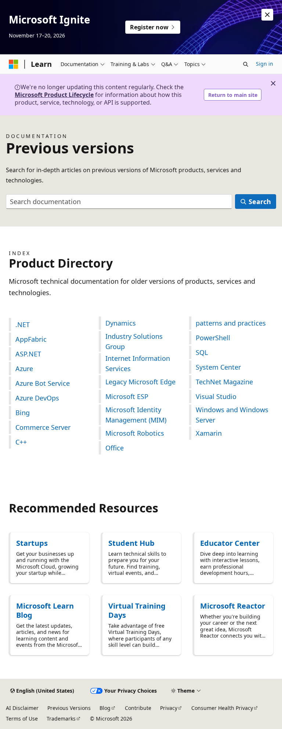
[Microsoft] (13, 64)
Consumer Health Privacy (222, 707)
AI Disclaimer (22, 707)
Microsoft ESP (126, 396)
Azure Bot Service (42, 383)
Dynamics (120, 323)
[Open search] (245, 64)
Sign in (264, 63)
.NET (22, 324)
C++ (21, 442)
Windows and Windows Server (232, 414)
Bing (22, 412)
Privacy (168, 707)
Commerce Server (42, 427)
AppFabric (31, 339)
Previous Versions (69, 707)
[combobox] (119, 201)
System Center (218, 367)
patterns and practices (231, 323)
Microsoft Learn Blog (45, 610)
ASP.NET (28, 353)
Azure (24, 368)
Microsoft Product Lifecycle (54, 95)
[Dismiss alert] (267, 15)
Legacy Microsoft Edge (140, 381)
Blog (105, 707)
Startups (32, 543)
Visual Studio (216, 396)
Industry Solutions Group (134, 341)
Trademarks (61, 718)
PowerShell (213, 337)
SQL (202, 352)
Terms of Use (22, 718)
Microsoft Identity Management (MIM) (135, 414)
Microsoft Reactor (232, 606)
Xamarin (209, 433)
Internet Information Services (137, 363)
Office (114, 447)
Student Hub (131, 543)
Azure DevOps (37, 397)
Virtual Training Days (137, 610)
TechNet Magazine (224, 381)
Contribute (138, 707)
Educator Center (230, 543)
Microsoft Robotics (134, 433)
